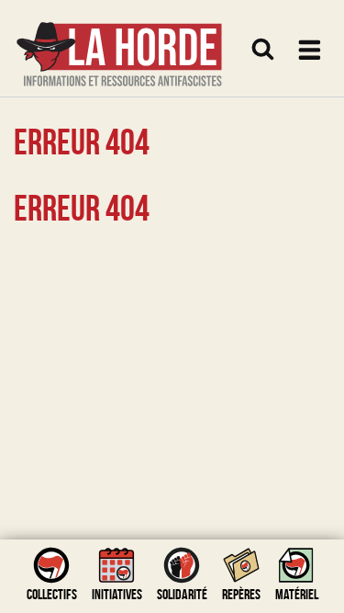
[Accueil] (119, 42)
